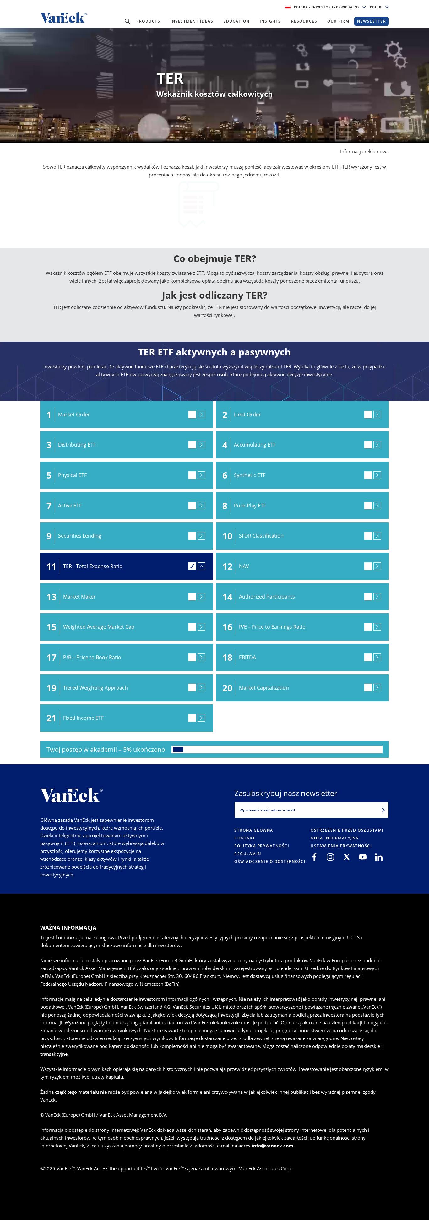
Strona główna (253, 830)
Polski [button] (377, 7)
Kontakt (244, 838)
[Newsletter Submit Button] (383, 810)
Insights (270, 21)
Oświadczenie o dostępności (270, 861)
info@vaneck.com (272, 1145)
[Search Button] (127, 21)
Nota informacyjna (335, 838)
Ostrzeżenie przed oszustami (347, 830)
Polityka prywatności (261, 846)
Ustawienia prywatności (341, 846)
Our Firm (338, 21)
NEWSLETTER (371, 21)
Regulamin (247, 853)
